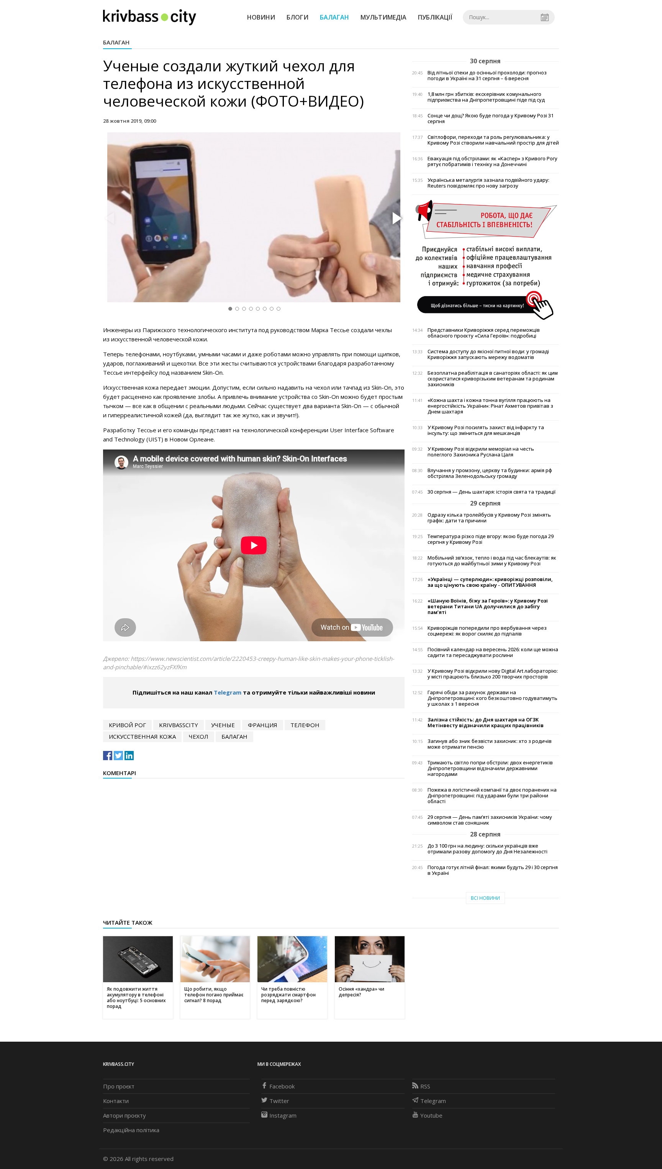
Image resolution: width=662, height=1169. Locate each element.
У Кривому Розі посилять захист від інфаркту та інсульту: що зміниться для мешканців (486, 430)
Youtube (431, 1115)
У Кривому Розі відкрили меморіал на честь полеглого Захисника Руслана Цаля (481, 452)
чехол (198, 736)
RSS (425, 1086)
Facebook (282, 1086)
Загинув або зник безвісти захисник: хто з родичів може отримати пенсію (490, 744)
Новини (261, 17)
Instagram (283, 1115)
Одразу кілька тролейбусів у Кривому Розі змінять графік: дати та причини (489, 518)
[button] (396, 218)
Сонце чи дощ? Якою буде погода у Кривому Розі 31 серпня (491, 118)
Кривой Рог (127, 725)
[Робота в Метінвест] (485, 259)
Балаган (334, 17)
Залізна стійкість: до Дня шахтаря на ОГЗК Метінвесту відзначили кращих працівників (486, 722)
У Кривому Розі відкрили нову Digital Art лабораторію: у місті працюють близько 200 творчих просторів (493, 674)
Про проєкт (118, 1086)
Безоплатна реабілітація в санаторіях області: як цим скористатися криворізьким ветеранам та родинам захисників (493, 378)
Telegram (227, 692)
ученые (223, 725)
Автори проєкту (124, 1115)
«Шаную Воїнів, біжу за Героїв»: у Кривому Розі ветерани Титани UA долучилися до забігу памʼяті (488, 606)
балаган (234, 736)
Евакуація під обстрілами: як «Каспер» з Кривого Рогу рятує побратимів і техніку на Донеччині (492, 161)
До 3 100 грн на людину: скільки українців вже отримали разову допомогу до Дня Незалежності (487, 849)
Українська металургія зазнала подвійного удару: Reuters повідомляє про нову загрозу (488, 183)
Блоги (297, 17)
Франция (262, 725)
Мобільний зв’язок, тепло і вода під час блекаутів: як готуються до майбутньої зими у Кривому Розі (492, 560)
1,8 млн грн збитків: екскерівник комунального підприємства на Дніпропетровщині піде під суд (486, 97)
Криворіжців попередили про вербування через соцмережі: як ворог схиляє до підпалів (487, 631)
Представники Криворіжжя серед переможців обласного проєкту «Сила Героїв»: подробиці (484, 333)
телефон (305, 725)
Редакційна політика (131, 1130)
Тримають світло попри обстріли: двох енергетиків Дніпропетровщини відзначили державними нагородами (490, 768)
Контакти (116, 1101)
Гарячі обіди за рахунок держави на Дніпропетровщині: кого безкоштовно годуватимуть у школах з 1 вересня (492, 698)
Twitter (279, 1101)
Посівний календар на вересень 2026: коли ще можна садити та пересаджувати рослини (493, 652)
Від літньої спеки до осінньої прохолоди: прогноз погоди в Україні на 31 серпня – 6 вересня (487, 75)
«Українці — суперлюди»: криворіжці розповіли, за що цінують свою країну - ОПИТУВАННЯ (490, 582)
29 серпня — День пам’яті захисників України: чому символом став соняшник (490, 820)
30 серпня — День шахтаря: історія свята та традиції (491, 492)
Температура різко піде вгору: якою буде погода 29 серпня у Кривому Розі (491, 539)
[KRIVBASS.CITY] (149, 17)
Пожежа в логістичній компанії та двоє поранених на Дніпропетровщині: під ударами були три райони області (492, 795)
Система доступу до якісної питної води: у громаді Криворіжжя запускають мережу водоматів (488, 354)
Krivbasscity (178, 725)
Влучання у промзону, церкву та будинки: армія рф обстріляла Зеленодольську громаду (490, 473)
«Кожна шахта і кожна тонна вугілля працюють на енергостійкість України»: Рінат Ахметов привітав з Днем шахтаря (490, 406)
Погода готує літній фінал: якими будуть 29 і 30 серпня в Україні (493, 870)
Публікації (435, 17)
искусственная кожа (142, 736)
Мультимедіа (383, 17)
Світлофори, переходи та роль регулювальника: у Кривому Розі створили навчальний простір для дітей (493, 140)
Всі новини (485, 898)
